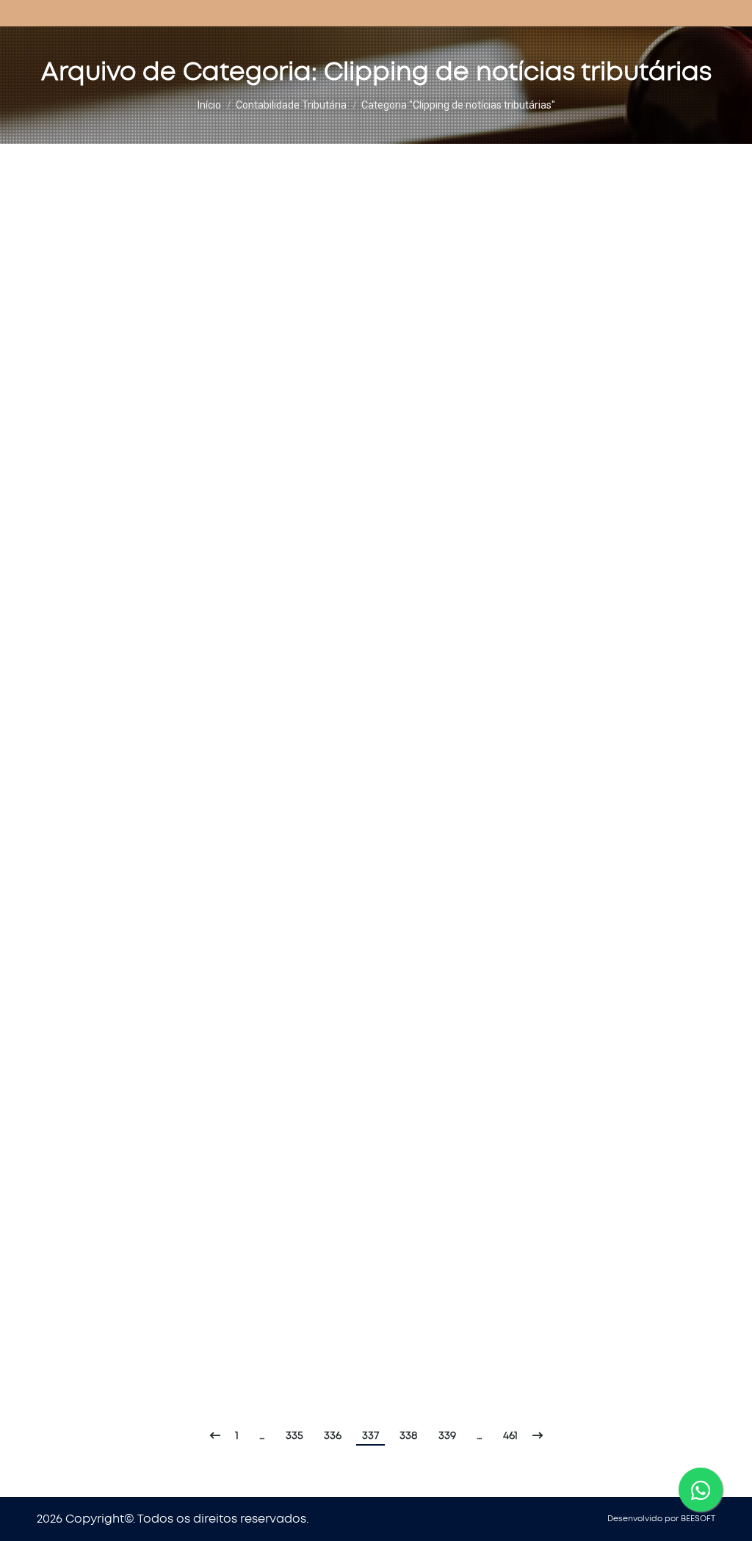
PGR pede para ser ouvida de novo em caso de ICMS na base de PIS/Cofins (330, 290)
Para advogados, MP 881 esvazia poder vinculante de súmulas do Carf (310, 657)
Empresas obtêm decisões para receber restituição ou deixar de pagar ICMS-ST (348, 1288)
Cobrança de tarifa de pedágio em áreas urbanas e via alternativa (302, 775)
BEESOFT (698, 1519)
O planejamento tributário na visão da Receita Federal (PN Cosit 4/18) (307, 892)
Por (205, 213)
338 (409, 1435)
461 (510, 1435)
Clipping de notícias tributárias (107, 213)
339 (447, 1435)
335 (294, 1435)
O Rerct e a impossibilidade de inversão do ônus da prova (266, 408)
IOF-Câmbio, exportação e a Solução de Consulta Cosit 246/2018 (288, 540)
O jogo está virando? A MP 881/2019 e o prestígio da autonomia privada (310, 188)
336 (332, 1435)
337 (370, 1435)
